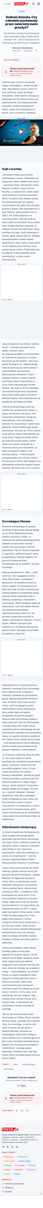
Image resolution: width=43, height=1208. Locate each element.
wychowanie (8, 1069)
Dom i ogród (10, 1161)
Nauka (17, 1174)
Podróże (32, 1165)
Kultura (8, 1170)
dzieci (15, 1064)
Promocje (19, 1170)
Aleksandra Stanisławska (22, 48)
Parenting (20, 1165)
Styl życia (32, 1170)
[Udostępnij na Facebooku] (16, 1110)
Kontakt (8, 1191)
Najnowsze (9, 1157)
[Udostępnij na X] (22, 1110)
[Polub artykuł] (36, 51)
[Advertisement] (21, 282)
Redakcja (9, 1187)
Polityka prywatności (14, 1183)
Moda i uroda (25, 1161)
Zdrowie (8, 1165)
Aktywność (23, 1157)
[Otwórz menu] (38, 4)
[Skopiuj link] (27, 1110)
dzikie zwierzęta (28, 1064)
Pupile (7, 1174)
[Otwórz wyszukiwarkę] (34, 4)
